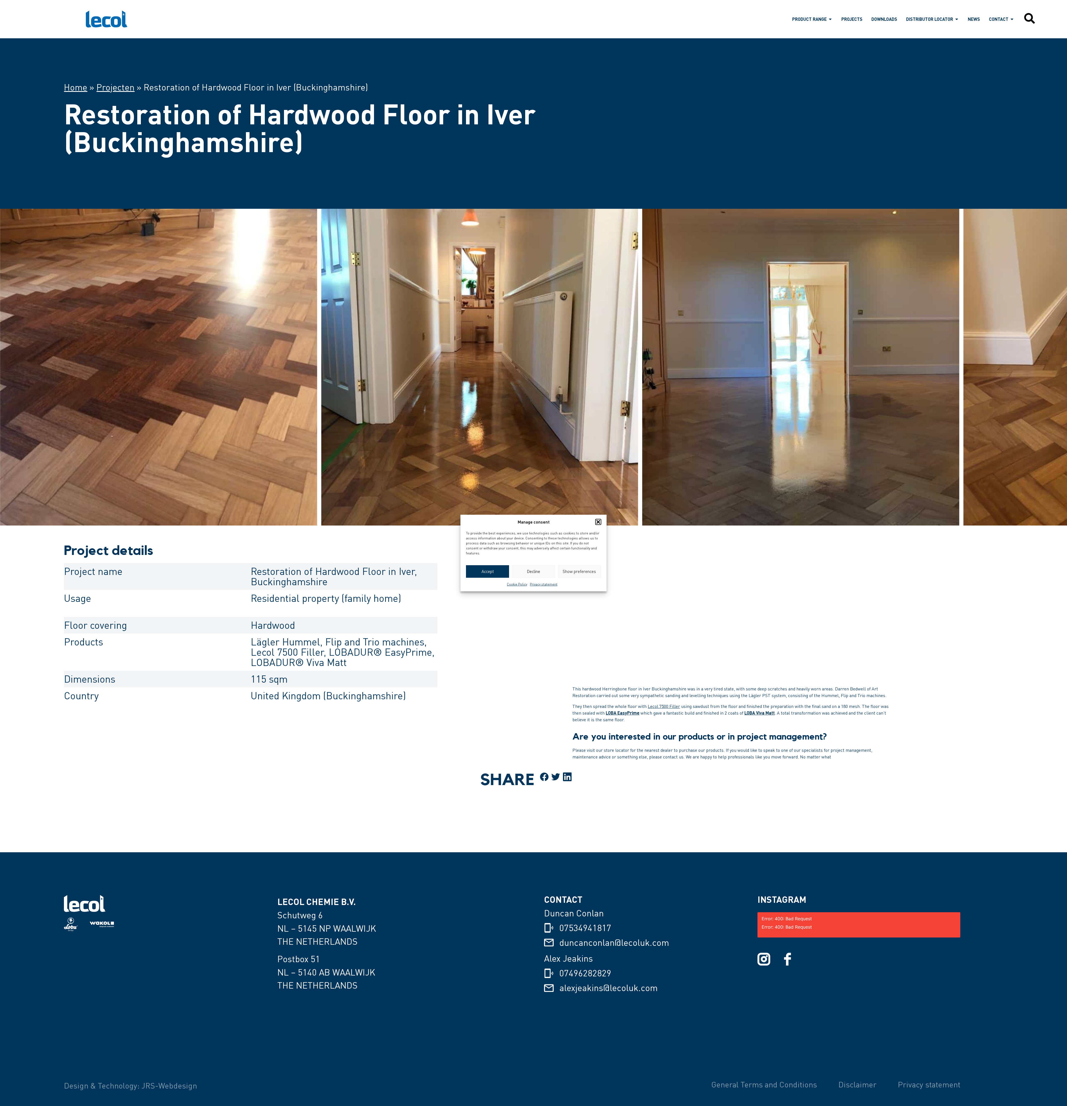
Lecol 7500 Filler (664, 706)
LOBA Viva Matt (759, 712)
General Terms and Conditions (764, 1084)
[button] (598, 522)
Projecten (115, 87)
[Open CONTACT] (1012, 19)
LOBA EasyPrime (622, 712)
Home (75, 87)
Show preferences (579, 571)
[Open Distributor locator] (956, 19)
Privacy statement (543, 584)
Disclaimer (857, 1084)
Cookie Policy (517, 584)
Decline (533, 571)
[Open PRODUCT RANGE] (830, 19)
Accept (488, 571)
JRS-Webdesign (169, 1085)
